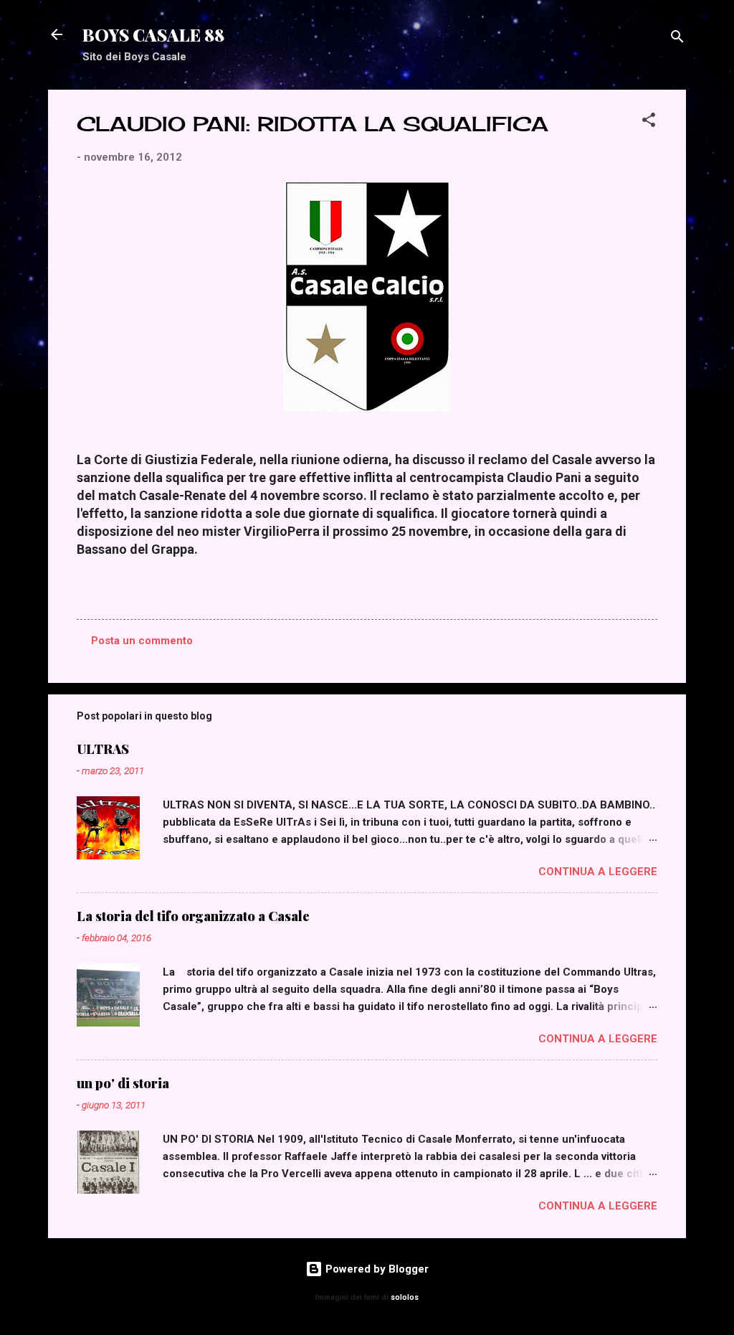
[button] (648, 122)
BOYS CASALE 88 (153, 34)
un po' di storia (123, 1083)
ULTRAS (103, 749)
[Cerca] (677, 39)
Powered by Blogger (376, 1269)
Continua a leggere (597, 871)
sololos (405, 1297)
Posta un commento (142, 640)
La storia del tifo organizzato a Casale (193, 916)
